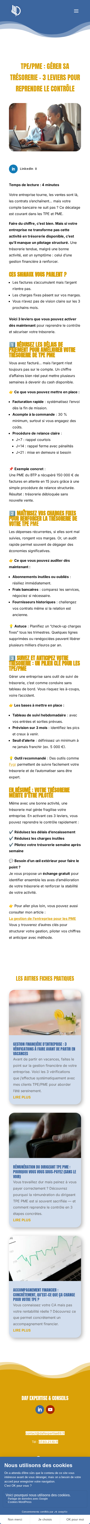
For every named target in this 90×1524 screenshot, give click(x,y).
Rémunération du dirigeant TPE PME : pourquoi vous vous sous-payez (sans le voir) (44, 1171)
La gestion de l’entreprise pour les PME (42, 918)
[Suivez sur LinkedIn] (39, 1409)
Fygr (12, 764)
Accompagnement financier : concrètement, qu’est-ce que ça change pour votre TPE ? (44, 1294)
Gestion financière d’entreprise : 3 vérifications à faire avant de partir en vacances (44, 1048)
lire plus (22, 1097)
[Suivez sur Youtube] (50, 1409)
